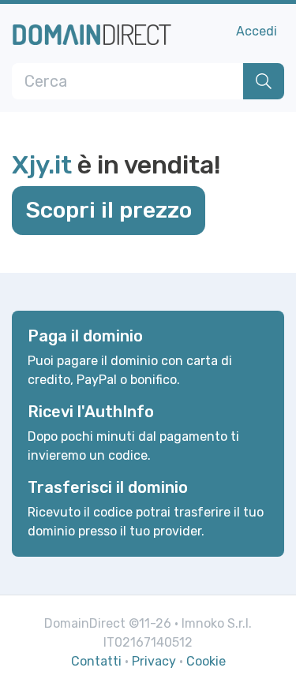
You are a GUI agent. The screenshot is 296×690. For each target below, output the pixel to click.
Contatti (96, 661)
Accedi (256, 31)
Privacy (154, 661)
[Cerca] (263, 81)
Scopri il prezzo (108, 209)
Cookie (206, 661)
